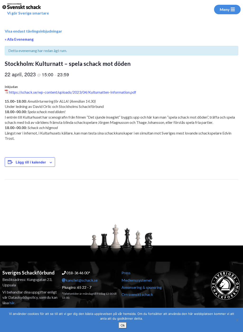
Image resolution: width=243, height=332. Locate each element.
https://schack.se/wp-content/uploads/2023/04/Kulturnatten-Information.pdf (72, 92)
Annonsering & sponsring (142, 287)
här (11, 302)
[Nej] (237, 320)
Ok (123, 325)
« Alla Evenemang (19, 39)
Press (126, 272)
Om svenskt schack (137, 294)
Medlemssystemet (137, 280)
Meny (225, 9)
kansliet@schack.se (82, 280)
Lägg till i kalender (31, 162)
